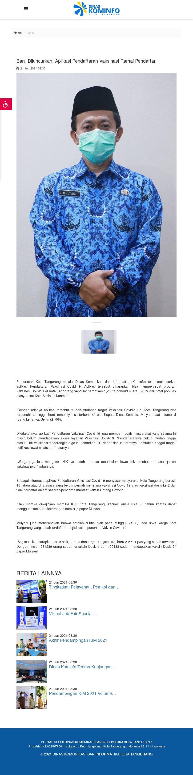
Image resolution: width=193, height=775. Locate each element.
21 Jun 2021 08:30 (32, 68)
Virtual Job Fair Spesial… (73, 613)
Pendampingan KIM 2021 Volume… (82, 693)
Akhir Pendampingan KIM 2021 (78, 640)
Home (18, 32)
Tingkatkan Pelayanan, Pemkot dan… (84, 587)
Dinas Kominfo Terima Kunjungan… (82, 666)
